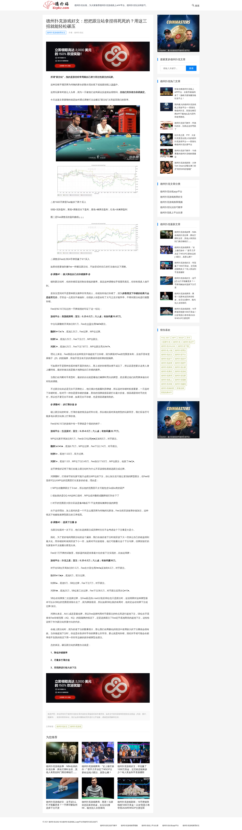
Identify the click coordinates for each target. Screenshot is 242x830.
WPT (174, 337)
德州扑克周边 (180, 350)
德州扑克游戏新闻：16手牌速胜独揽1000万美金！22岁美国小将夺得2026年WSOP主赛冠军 (133, 804)
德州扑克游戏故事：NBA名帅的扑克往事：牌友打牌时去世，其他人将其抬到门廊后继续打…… (61, 769)
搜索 (191, 68)
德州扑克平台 (180, 354)
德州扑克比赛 (180, 367)
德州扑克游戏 (75, 726)
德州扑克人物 (166, 350)
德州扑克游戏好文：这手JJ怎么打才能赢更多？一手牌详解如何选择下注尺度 (61, 804)
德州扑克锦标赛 (167, 388)
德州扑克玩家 (180, 375)
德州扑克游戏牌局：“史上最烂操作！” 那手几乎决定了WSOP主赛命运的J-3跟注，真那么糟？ (98, 769)
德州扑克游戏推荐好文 (56, 32)
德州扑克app (188, 342)
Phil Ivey (165, 337)
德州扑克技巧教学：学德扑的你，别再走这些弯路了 (185, 126)
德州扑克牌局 (166, 375)
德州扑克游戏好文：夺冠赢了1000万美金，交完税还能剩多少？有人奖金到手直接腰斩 (132, 769)
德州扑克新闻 (166, 367)
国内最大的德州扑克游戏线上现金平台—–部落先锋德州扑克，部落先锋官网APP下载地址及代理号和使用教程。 (185, 110)
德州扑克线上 (166, 379)
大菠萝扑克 (165, 342)
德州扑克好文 (62, 726)
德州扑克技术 (180, 358)
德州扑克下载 (183, 346)
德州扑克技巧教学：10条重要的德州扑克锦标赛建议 (185, 153)
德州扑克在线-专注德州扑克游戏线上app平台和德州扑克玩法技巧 (73, 822)
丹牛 (188, 337)
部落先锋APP (166, 392)
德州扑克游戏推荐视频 (171, 202)
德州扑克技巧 (166, 358)
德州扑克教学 (180, 363)
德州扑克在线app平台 (171, 191)
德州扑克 (176, 342)
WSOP (181, 337)
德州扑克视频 (180, 379)
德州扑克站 (78, 32)
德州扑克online (168, 346)
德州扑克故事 (166, 363)
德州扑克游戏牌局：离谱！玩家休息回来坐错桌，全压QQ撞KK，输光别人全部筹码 (97, 804)
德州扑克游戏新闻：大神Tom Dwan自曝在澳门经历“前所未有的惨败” (185, 165)
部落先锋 (180, 388)
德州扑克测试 (166, 371)
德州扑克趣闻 (180, 384)
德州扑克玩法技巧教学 (171, 207)
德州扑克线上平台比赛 (171, 212)
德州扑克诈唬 (166, 384)
